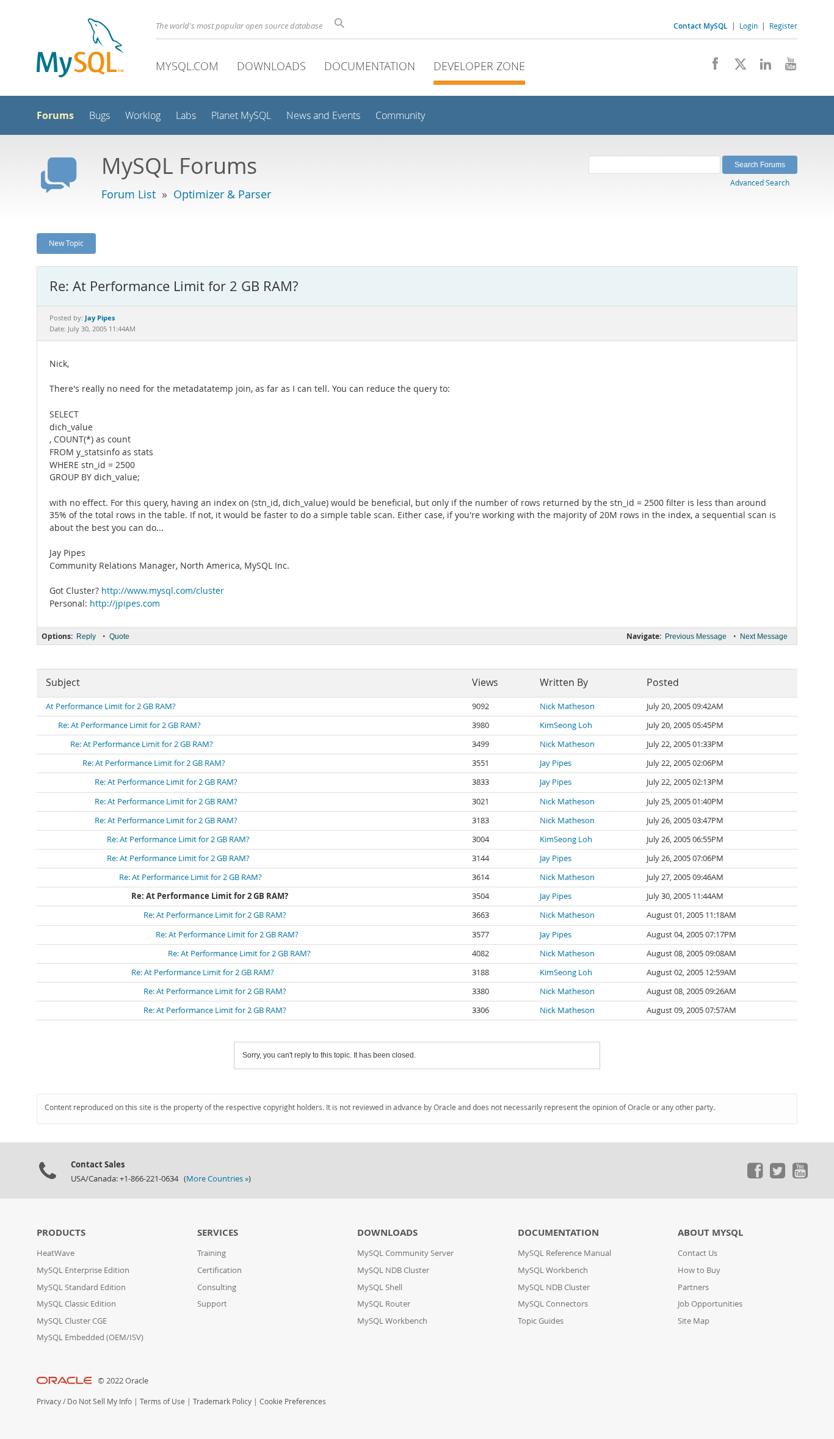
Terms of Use (162, 1401)
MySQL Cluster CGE (72, 1321)
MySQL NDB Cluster (393, 1270)
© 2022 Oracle (123, 1381)
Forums (55, 115)
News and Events (323, 115)
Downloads (271, 66)
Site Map (693, 1321)
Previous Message (696, 636)
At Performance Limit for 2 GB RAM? (111, 706)
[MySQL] (80, 49)
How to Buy (699, 1270)
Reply (86, 636)
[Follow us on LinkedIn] (761, 67)
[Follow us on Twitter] (777, 1175)
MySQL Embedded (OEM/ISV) (90, 1337)
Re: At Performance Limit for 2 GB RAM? (129, 725)
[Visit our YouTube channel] (786, 67)
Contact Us (697, 1253)
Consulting (216, 1287)
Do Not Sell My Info (99, 1401)
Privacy (49, 1401)
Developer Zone (479, 66)
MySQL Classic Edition (76, 1304)
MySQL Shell (379, 1287)
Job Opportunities (710, 1304)
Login (748, 26)
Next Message (764, 636)
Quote (119, 636)
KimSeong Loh (566, 725)
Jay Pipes (555, 763)
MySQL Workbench (392, 1321)
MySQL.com (187, 66)
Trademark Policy (222, 1401)
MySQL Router (383, 1304)
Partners (693, 1287)
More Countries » (217, 1179)
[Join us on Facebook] (711, 67)
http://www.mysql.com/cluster (162, 590)
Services (217, 1232)
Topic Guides (541, 1321)
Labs (186, 115)
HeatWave (55, 1253)
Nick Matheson (567, 706)
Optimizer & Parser (222, 194)
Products (61, 1232)
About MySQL (710, 1232)
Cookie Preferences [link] (292, 1401)
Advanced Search (759, 182)
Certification (219, 1270)
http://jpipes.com (125, 603)
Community (400, 115)
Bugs (99, 115)
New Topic (66, 243)
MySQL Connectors (553, 1304)
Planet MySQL (241, 115)
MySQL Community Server (405, 1253)
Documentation (369, 66)
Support (212, 1304)
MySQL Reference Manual (564, 1253)
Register (783, 26)
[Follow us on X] (736, 67)
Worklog (143, 115)
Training (211, 1253)
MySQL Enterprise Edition (83, 1270)
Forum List (128, 194)
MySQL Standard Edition (81, 1287)
